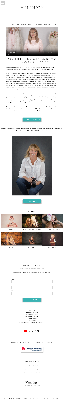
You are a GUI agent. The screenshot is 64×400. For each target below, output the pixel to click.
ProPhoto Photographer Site (34, 398)
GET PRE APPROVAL (47, 342)
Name (13, 279)
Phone (13, 291)
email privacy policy (32, 275)
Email (13, 285)
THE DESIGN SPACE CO (56, 398)
